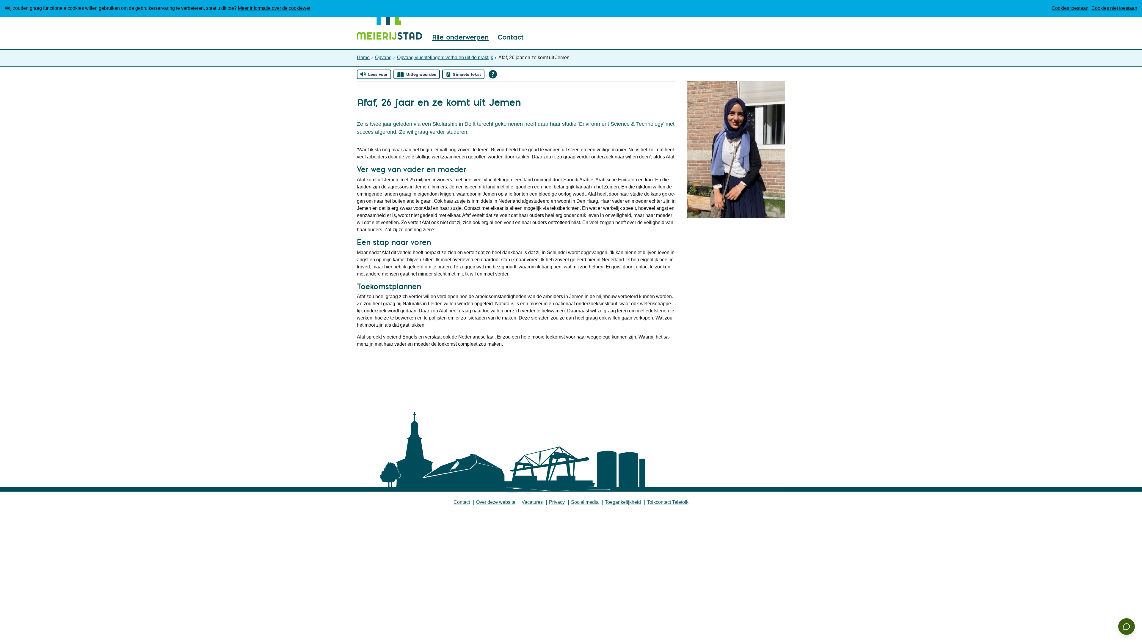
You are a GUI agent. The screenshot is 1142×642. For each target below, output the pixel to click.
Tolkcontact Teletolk (667, 502)
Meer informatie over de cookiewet (274, 8)
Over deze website (495, 502)
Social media (585, 502)
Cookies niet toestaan (1114, 8)
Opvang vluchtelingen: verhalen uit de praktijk (445, 57)
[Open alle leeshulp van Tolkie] (493, 74)
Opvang (383, 57)
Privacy (557, 502)
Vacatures (532, 502)
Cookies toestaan (1070, 8)
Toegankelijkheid (623, 502)
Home (363, 57)
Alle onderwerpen (460, 37)
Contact (511, 37)
